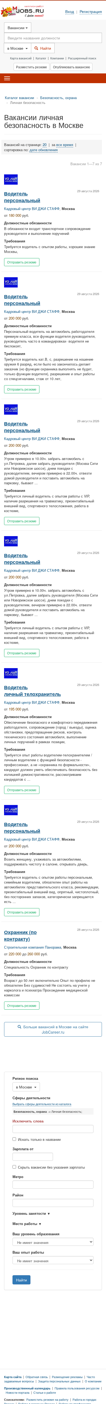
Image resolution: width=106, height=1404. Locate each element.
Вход (69, 11)
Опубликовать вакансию (71, 67)
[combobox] (53, 1184)
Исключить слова (28, 1121)
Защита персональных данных (59, 1381)
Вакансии (17, 27)
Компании (57, 58)
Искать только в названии (39, 1139)
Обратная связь (37, 1377)
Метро (18, 1176)
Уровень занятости (29, 1213)
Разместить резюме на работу (47, 1399)
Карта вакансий (21, 58)
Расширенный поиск (82, 58)
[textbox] (21, 1184)
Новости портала (17, 1392)
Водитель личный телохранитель (32, 690)
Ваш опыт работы (28, 1252)
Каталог (41, 58)
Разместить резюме (31, 67)
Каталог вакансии (19, 97)
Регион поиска (25, 1078)
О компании (93, 1381)
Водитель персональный (22, 197)
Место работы (25, 1223)
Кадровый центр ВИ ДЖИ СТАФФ (32, 208)
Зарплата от (23, 1148)
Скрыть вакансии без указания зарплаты (51, 1167)
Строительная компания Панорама (32, 947)
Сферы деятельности (31, 1097)
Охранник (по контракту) (20, 935)
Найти (44, 48)
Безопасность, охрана (58, 97)
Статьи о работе (44, 1392)
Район (18, 1195)
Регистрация (91, 11)
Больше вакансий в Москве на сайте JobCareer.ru (54, 1029)
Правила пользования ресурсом (77, 1388)
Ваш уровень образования (36, 1234)
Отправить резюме (21, 262)
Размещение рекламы (67, 1377)
